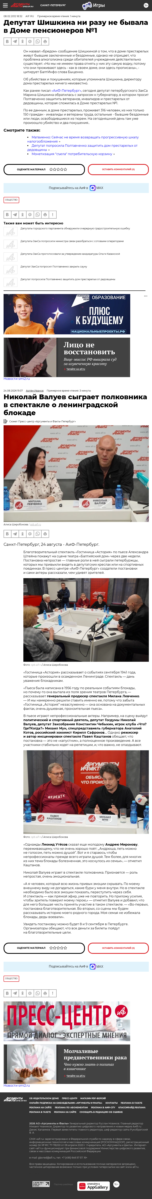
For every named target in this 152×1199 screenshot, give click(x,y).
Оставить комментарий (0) (118, 169)
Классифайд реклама (131, 1107)
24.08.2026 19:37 (13, 390)
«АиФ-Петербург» (66, 91)
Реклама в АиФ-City (103, 1107)
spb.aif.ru (35, 524)
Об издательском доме (44, 1098)
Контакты (111, 1103)
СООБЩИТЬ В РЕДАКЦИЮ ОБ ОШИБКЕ (101, 1112)
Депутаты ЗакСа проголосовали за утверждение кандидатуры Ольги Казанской (70, 253)
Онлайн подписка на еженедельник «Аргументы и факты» (65, 1103)
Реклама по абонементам (71, 1107)
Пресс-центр (69, 1098)
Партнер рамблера (63, 1184)
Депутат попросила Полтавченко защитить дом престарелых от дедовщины (68, 279)
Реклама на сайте (40, 1107)
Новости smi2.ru (17, 379)
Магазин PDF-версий (93, 1098)
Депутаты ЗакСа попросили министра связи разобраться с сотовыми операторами (72, 241)
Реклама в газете (131, 1103)
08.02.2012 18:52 (13, 16)
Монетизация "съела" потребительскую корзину (72, 154)
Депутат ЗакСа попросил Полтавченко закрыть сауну (54, 266)
